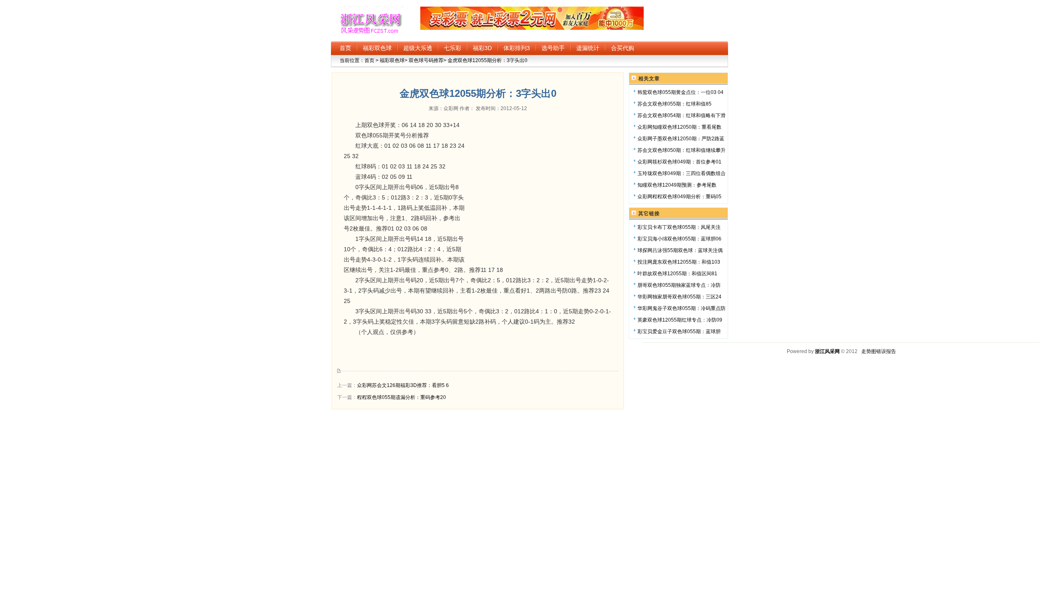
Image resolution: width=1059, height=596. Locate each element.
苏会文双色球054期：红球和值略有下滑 (681, 115)
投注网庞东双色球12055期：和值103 (678, 262)
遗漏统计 (587, 48)
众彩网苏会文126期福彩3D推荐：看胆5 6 (403, 385)
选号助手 (553, 48)
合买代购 (622, 48)
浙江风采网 (827, 351)
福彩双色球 (377, 48)
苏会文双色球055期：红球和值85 (674, 104)
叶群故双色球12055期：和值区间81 (677, 273)
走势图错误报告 (878, 351)
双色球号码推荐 (425, 60)
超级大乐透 (417, 48)
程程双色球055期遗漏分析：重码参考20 (401, 397)
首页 (345, 48)
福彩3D (482, 48)
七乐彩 (452, 48)
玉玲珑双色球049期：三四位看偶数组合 (681, 173)
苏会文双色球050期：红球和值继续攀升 (681, 150)
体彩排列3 (516, 48)
